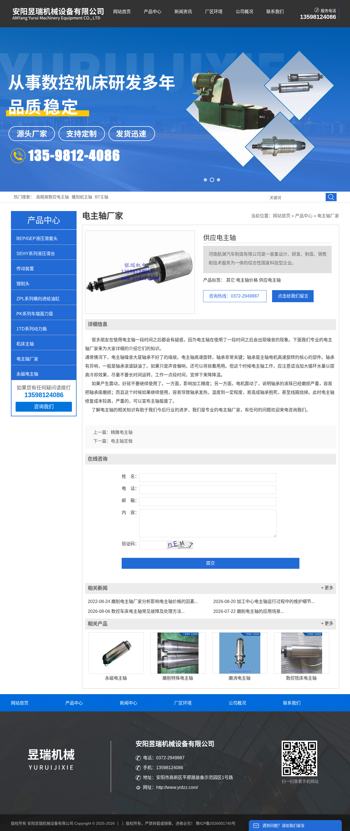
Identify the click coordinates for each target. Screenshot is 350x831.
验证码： (130, 543)
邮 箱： (130, 500)
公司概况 (244, 11)
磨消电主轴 (239, 678)
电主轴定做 (122, 441)
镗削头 (23, 283)
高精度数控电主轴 (52, 197)
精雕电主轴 (122, 432)
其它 (230, 280)
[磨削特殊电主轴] (178, 653)
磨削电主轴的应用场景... (248, 611)
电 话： (130, 488)
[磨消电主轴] (239, 653)
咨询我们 (44, 406)
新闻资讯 (183, 11)
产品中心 (152, 11)
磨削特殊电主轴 (177, 678)
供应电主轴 (219, 237)
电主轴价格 (247, 280)
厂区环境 (214, 11)
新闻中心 (128, 703)
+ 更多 (327, 587)
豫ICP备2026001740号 (215, 823)
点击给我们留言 (293, 296)
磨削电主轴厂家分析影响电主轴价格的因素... (143, 601)
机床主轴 (25, 344)
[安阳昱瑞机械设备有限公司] (59, 19)
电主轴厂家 (27, 359)
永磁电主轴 (27, 374)
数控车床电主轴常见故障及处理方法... (136, 611)
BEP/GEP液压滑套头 (37, 238)
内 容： (130, 512)
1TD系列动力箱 (31, 329)
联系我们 (275, 11)
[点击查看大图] (140, 311)
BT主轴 (101, 197)
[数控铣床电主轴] (301, 653)
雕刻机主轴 (82, 197)
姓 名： (130, 476)
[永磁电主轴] (116, 653)
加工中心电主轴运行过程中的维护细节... (263, 601)
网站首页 (122, 11)
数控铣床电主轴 (301, 678)
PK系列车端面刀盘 (34, 313)
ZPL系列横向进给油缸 (38, 298)
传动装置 (25, 268)
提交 (210, 563)
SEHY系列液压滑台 (35, 253)
